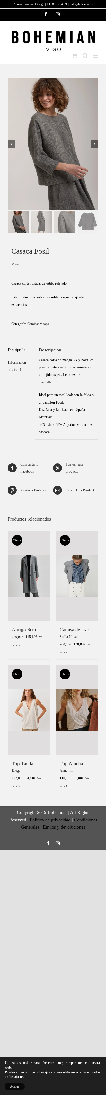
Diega (16, 770)
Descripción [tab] (16, 350)
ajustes (19, 1077)
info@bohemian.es (81, 4)
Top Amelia (71, 763)
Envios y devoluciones (64, 827)
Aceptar (15, 1086)
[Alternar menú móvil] (95, 55)
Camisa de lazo (74, 629)
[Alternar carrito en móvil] (74, 55)
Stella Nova (68, 637)
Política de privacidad (50, 819)
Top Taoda (22, 763)
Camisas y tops (38, 324)
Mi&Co (16, 264)
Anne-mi (66, 770)
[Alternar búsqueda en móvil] (85, 55)
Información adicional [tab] (17, 366)
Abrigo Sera (24, 629)
